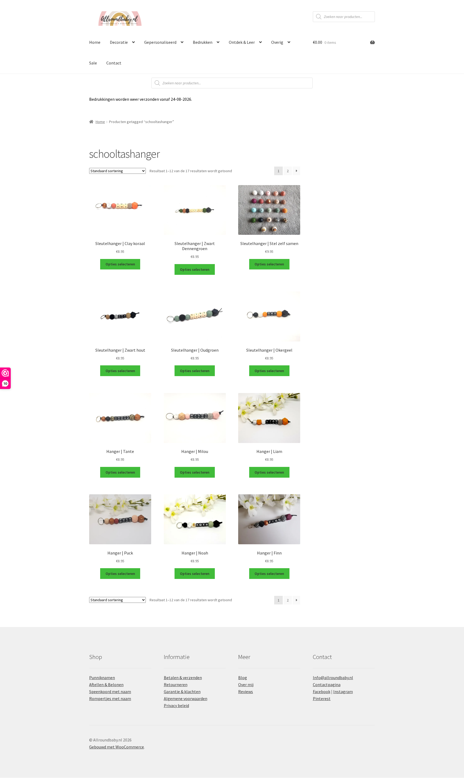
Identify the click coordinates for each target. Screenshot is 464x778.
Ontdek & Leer (242, 42)
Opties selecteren (120, 264)
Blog (242, 677)
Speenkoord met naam (110, 691)
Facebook (321, 691)
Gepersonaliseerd (160, 42)
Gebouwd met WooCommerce (116, 747)
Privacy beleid (176, 705)
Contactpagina (326, 684)
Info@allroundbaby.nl (333, 677)
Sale (93, 63)
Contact (113, 63)
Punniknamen (102, 677)
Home (94, 42)
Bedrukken (202, 42)
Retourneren (175, 684)
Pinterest (322, 698)
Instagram (343, 691)
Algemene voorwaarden (185, 698)
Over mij (245, 684)
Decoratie (119, 42)
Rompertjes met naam (110, 698)
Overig (277, 42)
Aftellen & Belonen (106, 684)
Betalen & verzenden (183, 677)
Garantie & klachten (182, 691)
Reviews (245, 691)
